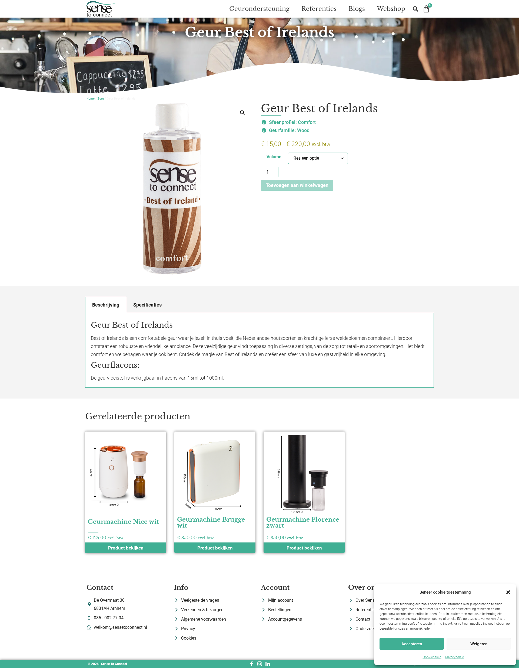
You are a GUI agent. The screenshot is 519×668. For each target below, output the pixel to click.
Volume (274, 157)
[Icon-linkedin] (267, 664)
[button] (508, 592)
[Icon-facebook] (251, 664)
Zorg (101, 98)
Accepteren (411, 643)
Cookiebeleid (432, 657)
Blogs (356, 8)
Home (90, 98)
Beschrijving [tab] (105, 305)
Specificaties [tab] (147, 305)
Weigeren (478, 643)
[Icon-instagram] (259, 664)
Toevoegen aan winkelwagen (297, 185)
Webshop (391, 8)
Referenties (319, 8)
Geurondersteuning (259, 8)
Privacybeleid (454, 657)
